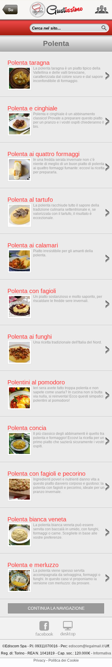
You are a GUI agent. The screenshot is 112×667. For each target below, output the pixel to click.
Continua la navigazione (56, 608)
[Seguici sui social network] (101, 9)
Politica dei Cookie (63, 660)
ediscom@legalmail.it (86, 646)
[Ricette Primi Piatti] (10, 10)
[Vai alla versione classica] (67, 638)
